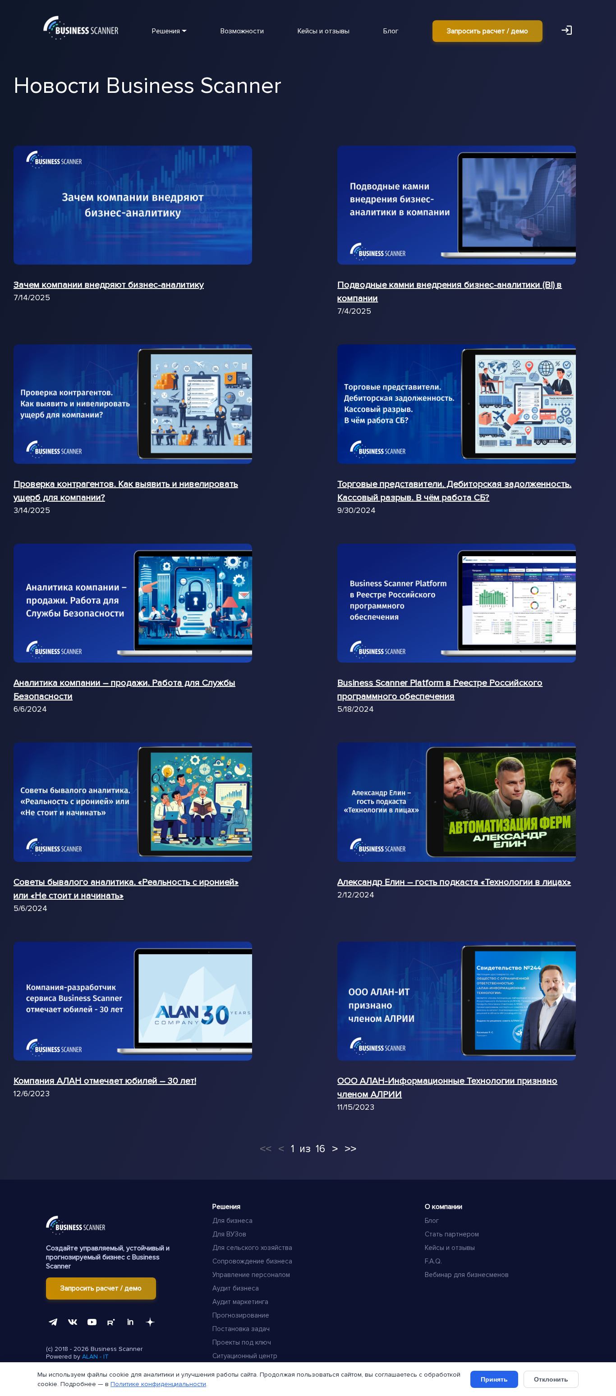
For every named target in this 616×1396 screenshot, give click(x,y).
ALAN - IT (95, 1356)
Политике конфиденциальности (158, 1384)
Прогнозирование (240, 1315)
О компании (443, 1206)
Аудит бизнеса (235, 1288)
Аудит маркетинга (240, 1302)
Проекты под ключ (241, 1342)
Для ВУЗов (229, 1234)
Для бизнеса (232, 1221)
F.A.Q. (433, 1261)
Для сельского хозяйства (252, 1248)
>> (350, 1148)
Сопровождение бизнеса (252, 1261)
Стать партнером (452, 1234)
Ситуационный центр (244, 1356)
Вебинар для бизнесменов (467, 1275)
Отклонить (551, 1379)
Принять (494, 1379)
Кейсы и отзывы (323, 31)
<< (265, 1148)
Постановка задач (241, 1329)
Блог (391, 31)
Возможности (242, 31)
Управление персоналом (251, 1275)
